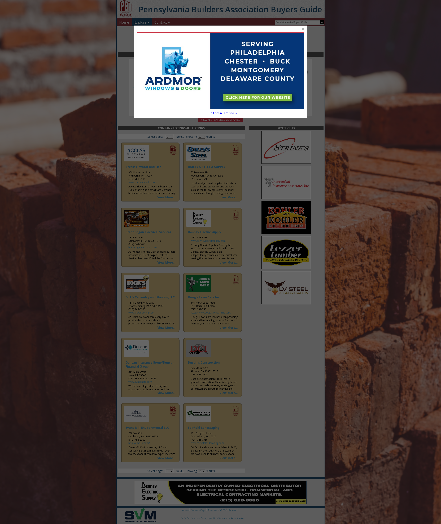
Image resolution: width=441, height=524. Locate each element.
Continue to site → (223, 113)
